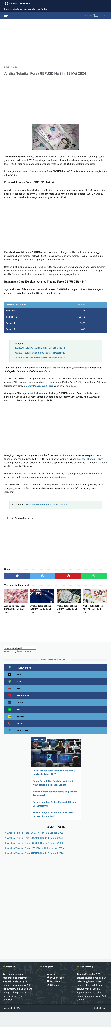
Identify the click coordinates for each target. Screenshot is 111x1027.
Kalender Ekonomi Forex (90, 459)
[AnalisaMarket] (19, 3)
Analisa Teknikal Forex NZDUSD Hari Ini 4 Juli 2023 (40, 609)
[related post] (16, 596)
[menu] (6, 15)
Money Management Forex (39, 386)
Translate (27, 651)
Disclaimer (55, 981)
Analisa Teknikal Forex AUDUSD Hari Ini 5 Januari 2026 (35, 853)
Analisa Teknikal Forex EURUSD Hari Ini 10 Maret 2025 (40, 357)
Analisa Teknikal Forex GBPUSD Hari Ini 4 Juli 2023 (93, 609)
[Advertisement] (55, 41)
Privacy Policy (57, 977)
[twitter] (43, 576)
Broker (56, 367)
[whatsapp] (94, 576)
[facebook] (17, 576)
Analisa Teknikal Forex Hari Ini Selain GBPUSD (45, 504)
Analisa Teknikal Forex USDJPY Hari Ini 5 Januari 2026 (35, 832)
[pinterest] (68, 576)
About (53, 974)
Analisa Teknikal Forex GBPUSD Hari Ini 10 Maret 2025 (40, 353)
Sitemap (54, 985)
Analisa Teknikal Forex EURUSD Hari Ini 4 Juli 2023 (14, 609)
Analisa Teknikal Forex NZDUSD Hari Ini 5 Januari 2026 (35, 848)
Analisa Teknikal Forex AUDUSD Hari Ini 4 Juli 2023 (67, 609)
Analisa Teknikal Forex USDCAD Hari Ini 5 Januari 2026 (35, 838)
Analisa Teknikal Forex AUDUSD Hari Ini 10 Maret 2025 (40, 348)
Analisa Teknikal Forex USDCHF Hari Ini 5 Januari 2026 (35, 843)
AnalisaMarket (100, 1008)
